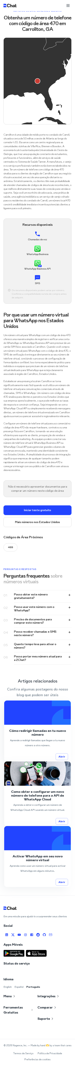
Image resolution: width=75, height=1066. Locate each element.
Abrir (61, 756)
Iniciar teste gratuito (37, 510)
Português (33, 987)
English (7, 987)
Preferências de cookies (37, 1059)
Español (19, 987)
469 (10, 547)
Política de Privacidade (50, 1053)
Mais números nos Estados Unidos (37, 522)
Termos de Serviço (23, 1053)
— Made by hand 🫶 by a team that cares (50, 1045)
